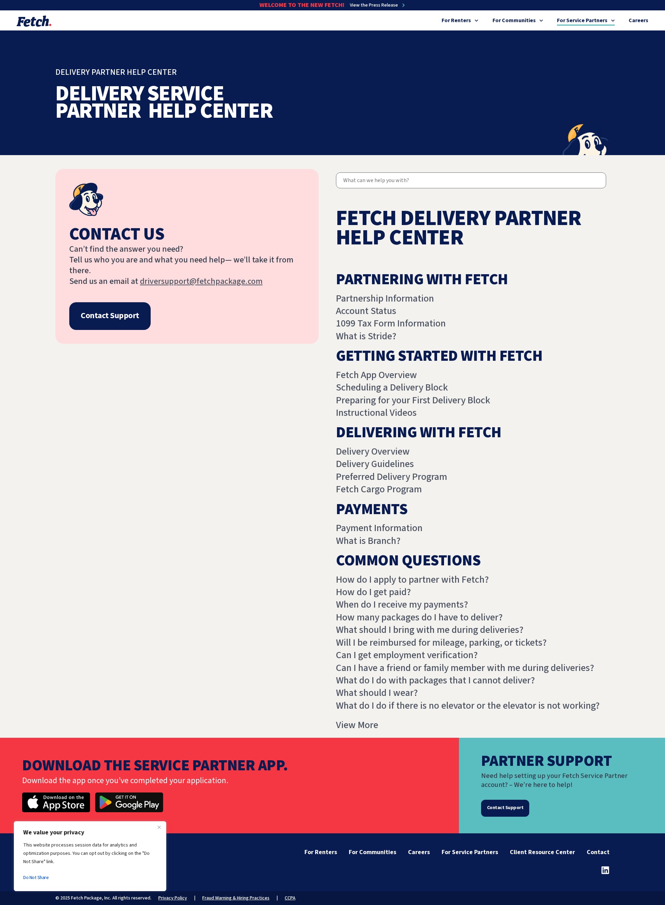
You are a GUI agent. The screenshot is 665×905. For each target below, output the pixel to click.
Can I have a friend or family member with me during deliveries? (465, 668)
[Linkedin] (605, 870)
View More (357, 725)
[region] (90, 856)
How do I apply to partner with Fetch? (412, 579)
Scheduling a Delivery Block (392, 387)
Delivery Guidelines (375, 464)
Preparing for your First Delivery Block (413, 400)
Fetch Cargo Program (379, 489)
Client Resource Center (542, 852)
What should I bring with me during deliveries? (429, 630)
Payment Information (379, 528)
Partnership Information (385, 298)
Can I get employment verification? (407, 655)
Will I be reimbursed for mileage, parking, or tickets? (441, 642)
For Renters (456, 20)
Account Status (366, 311)
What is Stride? (366, 336)
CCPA (290, 898)
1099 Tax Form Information (391, 323)
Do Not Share (35, 877)
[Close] (159, 827)
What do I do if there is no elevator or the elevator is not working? (468, 706)
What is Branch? (368, 541)
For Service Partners (582, 20)
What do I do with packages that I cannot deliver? (435, 680)
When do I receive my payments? (402, 604)
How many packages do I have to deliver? (419, 617)
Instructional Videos (376, 413)
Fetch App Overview (376, 375)
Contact (598, 852)
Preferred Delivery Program (391, 477)
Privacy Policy (172, 898)
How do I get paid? (373, 592)
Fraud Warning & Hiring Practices (235, 898)
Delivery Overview (373, 451)
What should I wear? (377, 693)
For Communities (514, 20)
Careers (638, 20)
